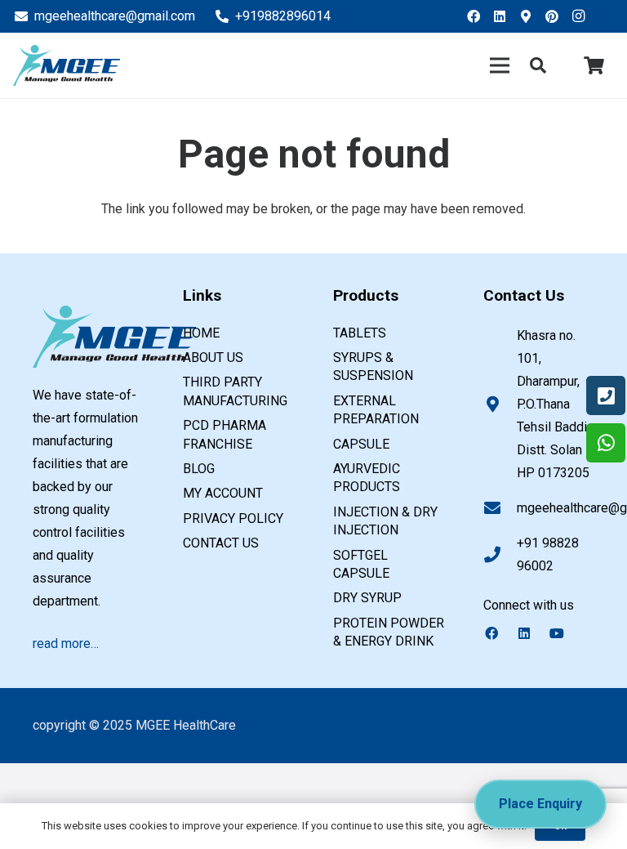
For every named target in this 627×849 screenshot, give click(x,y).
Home (201, 333)
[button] (538, 65)
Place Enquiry (540, 803)
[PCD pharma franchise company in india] (66, 65)
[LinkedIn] (504, 16)
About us (213, 357)
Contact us (221, 543)
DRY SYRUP (367, 597)
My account (223, 493)
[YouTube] (565, 633)
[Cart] (594, 65)
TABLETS (359, 333)
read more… (66, 643)
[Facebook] (478, 16)
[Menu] (500, 65)
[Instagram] (583, 16)
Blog (199, 468)
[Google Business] (531, 16)
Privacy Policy (233, 518)
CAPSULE (361, 444)
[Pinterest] (557, 16)
